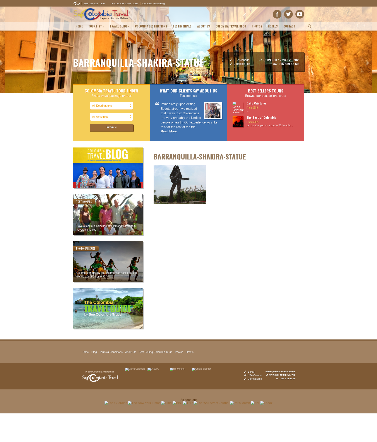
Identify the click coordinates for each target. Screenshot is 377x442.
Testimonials (182, 26)
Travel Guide (119, 26)
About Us (203, 26)
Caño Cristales (256, 103)
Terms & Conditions (111, 352)
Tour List (96, 26)
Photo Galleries (85, 248)
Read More (169, 131)
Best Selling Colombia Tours (155, 352)
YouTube (299, 14)
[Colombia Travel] (101, 20)
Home (79, 26)
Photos (257, 26)
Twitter (288, 14)
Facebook (277, 14)
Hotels (273, 26)
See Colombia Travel (100, 376)
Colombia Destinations (151, 26)
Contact (289, 26)
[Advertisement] (188, 427)
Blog (94, 352)
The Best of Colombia (261, 117)
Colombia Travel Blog (231, 26)
